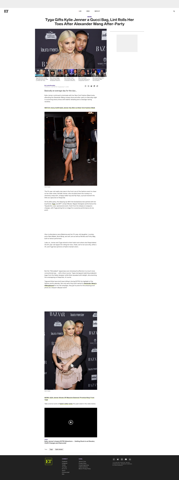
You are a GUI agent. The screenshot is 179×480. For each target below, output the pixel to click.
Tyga (53, 204)
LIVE (80, 11)
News (89, 17)
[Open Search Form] (174, 11)
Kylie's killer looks (66, 404)
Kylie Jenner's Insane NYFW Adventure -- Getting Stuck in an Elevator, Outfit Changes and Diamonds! (69, 442)
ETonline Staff (65, 472)
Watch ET (97, 11)
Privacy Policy (82, 463)
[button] (71, 422)
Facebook (64, 461)
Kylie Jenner (59, 449)
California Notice (83, 467)
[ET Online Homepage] (6, 11)
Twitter (64, 465)
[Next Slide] (106, 73)
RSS (63, 474)
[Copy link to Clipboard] (97, 86)
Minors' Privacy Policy (85, 469)
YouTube (64, 467)
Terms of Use (82, 461)
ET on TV (64, 469)
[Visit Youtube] (125, 459)
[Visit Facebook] (113, 459)
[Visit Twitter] (117, 459)
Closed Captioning (84, 465)
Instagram (64, 463)
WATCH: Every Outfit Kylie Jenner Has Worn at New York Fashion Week (69, 108)
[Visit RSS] (130, 459)
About (63, 470)
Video (88, 11)
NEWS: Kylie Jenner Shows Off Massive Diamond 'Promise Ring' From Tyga (69, 399)
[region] (71, 49)
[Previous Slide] (35, 73)
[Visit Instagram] (121, 459)
